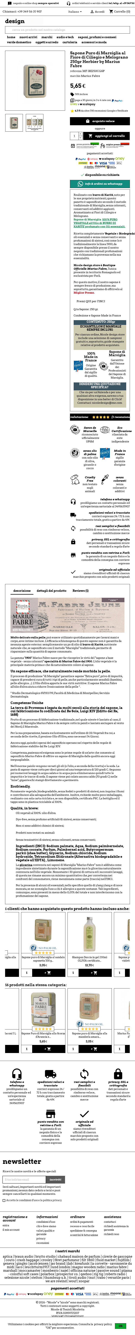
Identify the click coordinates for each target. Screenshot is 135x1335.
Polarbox (47, 1274)
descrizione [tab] (22, 590)
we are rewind (56, 1281)
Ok (121, 1326)
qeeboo (86, 1274)
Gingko (21, 1263)
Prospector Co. (67, 1274)
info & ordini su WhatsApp (103, 183)
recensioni (42, 1243)
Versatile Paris (118, 1277)
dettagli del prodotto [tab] (51, 590)
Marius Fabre (117, 1267)
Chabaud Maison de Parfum (79, 1256)
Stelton (36, 1277)
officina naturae (82, 1270)
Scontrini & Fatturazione (84, 1235)
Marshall (10, 1270)
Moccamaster (29, 1270)
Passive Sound (108, 1270)
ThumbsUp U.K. (55, 1277)
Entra (6, 1225)
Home (11, 37)
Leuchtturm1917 (37, 1267)
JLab (70, 1263)
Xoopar (84, 1281)
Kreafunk (82, 1263)
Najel (64, 1270)
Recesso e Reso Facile (82, 1226)
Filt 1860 (88, 1260)
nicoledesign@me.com (107, 402)
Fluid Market (106, 1260)
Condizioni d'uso (45, 1221)
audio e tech (65, 37)
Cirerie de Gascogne (117, 1256)
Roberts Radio (115, 1274)
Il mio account (11, 1229)
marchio (75, 76)
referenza (76, 71)
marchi (46, 37)
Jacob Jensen (39, 1263)
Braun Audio (23, 1256)
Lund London (60, 1267)
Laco (19, 1267)
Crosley (46, 1260)
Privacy (41, 1238)
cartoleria (70, 42)
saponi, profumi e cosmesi (97, 37)
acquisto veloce (100, 121)
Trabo (101, 1277)
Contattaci (110, 1221)
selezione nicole (16, 1277)
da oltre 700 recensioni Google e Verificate (99, 110)
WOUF (73, 1281)
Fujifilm (124, 1260)
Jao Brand (58, 1263)
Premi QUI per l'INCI (91, 301)
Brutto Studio (45, 1256)
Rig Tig (98, 1274)
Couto (10, 1260)
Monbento (51, 1270)
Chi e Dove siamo (46, 1226)
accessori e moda (94, 42)
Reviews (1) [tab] (81, 590)
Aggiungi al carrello (106, 136)
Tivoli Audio (77, 1277)
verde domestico (19, 42)
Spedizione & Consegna (83, 1230)
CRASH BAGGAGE (28, 1260)
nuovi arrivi (28, 37)
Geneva (8, 1263)
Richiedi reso (111, 1234)
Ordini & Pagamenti (81, 1221)
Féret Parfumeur (66, 1260)
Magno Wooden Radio (88, 1267)
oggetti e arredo (47, 42)
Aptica (7, 1256)
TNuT (91, 1277)
